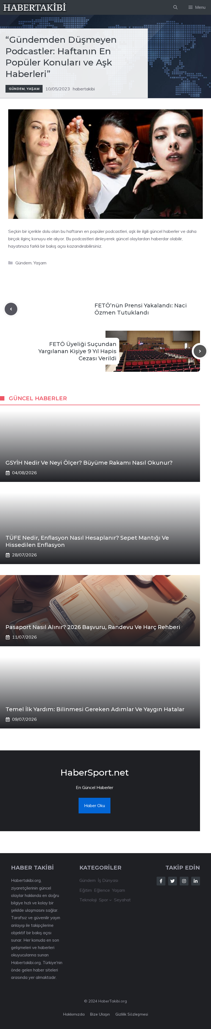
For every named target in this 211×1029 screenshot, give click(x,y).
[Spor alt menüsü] (110, 900)
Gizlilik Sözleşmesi (131, 1014)
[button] (175, 7)
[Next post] (200, 351)
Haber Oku (94, 805)
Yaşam (33, 89)
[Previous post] (11, 309)
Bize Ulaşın (100, 1014)
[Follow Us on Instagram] (184, 881)
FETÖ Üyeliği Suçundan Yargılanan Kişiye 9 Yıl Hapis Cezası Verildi (77, 351)
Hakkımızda (74, 1014)
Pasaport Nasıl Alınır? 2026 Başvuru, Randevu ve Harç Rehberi (92, 627)
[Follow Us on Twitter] (172, 881)
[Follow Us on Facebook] (161, 881)
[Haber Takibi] (35, 7)
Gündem (16, 89)
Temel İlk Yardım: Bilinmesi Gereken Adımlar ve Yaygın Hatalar (94, 709)
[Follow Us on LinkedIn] (195, 881)
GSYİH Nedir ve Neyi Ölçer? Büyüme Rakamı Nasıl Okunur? (89, 462)
